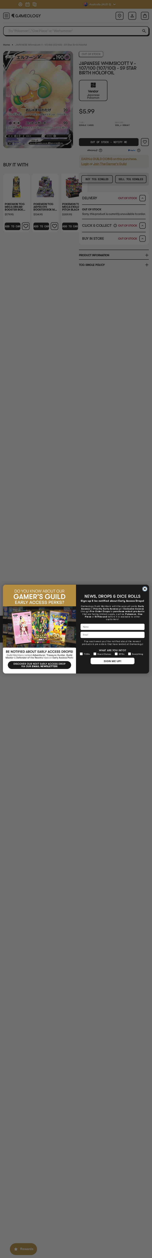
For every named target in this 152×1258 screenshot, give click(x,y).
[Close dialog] (145, 589)
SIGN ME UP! (112, 660)
